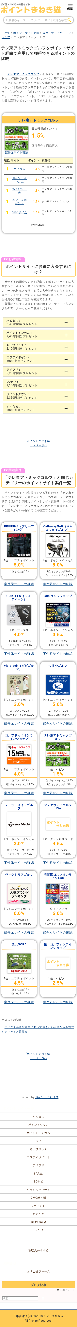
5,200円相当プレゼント (22, 371)
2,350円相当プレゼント (22, 396)
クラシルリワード (38, 1189)
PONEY (38, 1229)
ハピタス (19, 168)
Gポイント (38, 1205)
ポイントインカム (19, 180)
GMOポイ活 (19, 212)
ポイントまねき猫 (47, 1097)
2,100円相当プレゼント (22, 346)
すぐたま (38, 1214)
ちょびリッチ (19, 190)
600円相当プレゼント (21, 359)
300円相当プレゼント (21, 408)
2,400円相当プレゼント (22, 322)
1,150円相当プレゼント (22, 383)
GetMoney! (38, 1222)
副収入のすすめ (38, 1250)
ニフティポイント (19, 201)
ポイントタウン (38, 1124)
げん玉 (38, 1173)
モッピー (38, 1141)
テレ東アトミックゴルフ (23, 74)
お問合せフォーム (38, 1271)
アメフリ (38, 1165)
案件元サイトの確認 (19, 584)
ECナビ (38, 1181)
